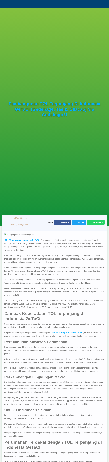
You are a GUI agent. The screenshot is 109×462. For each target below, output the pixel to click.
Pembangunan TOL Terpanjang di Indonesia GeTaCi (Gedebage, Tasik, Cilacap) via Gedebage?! (54, 109)
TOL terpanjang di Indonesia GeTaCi (67, 332)
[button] (62, 222)
